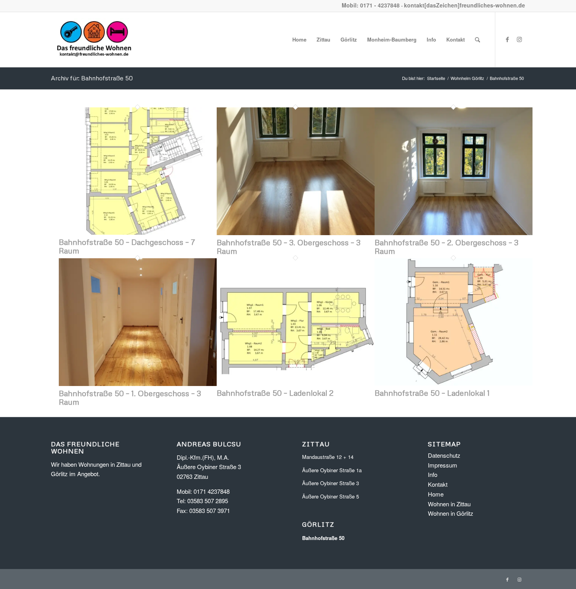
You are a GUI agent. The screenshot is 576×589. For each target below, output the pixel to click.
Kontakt (437, 484)
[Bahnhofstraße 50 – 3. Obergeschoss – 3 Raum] (296, 232)
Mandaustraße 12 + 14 (327, 456)
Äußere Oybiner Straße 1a (332, 470)
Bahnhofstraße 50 (323, 538)
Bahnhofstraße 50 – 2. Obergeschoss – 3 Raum (446, 246)
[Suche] (477, 39)
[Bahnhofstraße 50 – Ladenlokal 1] (454, 383)
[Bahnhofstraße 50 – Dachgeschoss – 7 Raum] (138, 232)
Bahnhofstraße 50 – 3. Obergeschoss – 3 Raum (288, 246)
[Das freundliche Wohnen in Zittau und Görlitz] (94, 39)
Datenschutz (444, 455)
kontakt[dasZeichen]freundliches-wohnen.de (464, 5)
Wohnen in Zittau (449, 504)
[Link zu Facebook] (507, 39)
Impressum (442, 465)
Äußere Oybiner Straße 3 (330, 483)
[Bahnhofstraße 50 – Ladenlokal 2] (296, 383)
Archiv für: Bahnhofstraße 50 (92, 78)
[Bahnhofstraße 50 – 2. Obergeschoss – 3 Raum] (454, 232)
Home (436, 494)
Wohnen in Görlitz (450, 513)
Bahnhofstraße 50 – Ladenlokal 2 (275, 392)
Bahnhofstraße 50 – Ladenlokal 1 (432, 392)
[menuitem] (299, 39)
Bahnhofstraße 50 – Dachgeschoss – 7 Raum (127, 246)
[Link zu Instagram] (519, 39)
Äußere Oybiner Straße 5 (330, 496)
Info (432, 474)
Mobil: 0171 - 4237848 (371, 5)
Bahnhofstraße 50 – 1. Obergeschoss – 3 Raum (130, 397)
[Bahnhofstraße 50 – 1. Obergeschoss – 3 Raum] (138, 383)
